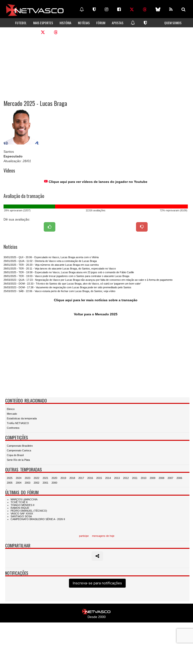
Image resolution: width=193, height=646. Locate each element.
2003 (27, 482)
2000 (54, 482)
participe (84, 535)
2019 (63, 478)
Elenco (11, 409)
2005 (9, 482)
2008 (161, 478)
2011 (134, 478)
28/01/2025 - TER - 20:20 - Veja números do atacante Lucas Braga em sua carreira (51, 264)
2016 (90, 478)
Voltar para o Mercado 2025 (95, 314)
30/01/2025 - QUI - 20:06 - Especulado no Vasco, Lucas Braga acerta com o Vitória (51, 257)
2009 (152, 478)
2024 (18, 478)
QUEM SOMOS (172, 22)
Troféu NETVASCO (18, 423)
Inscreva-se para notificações (97, 583)
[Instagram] (106, 9)
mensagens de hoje (103, 535)
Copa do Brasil (15, 455)
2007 (170, 478)
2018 (72, 478)
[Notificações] (82, 9)
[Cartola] (94, 9)
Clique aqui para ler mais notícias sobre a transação (95, 300)
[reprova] (142, 227)
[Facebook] (119, 9)
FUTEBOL (21, 22)
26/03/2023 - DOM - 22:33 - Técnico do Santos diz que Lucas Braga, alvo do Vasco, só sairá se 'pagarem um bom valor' (72, 283)
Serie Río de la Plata (18, 459)
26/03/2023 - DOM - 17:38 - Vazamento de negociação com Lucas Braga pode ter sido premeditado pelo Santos (67, 287)
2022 (36, 478)
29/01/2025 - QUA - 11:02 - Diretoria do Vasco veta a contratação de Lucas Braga (50, 261)
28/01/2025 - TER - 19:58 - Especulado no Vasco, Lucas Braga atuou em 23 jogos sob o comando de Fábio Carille (69, 272)
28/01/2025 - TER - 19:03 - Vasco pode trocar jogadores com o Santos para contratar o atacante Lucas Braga (66, 276)
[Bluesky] (158, 9)
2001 (45, 482)
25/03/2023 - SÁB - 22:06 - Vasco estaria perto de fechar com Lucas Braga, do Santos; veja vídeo (59, 291)
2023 (27, 478)
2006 (179, 478)
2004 (18, 482)
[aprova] (49, 227)
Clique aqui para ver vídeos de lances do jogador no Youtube (97, 182)
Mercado (12, 413)
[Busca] (183, 9)
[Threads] (145, 9)
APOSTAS (117, 22)
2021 (45, 478)
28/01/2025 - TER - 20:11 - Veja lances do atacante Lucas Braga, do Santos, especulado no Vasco (60, 268)
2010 (143, 478)
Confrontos (13, 427)
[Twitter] (132, 9)
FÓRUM (100, 22)
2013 (117, 478)
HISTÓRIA (65, 22)
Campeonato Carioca (19, 450)
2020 (54, 478)
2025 (9, 478)
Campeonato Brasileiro (20, 445)
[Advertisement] (96, 63)
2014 (108, 478)
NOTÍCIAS (84, 22)
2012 (126, 478)
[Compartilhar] (97, 556)
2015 (99, 478)
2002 (36, 482)
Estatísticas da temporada (22, 418)
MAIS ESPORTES (43, 22)
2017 (81, 478)
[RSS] (171, 9)
